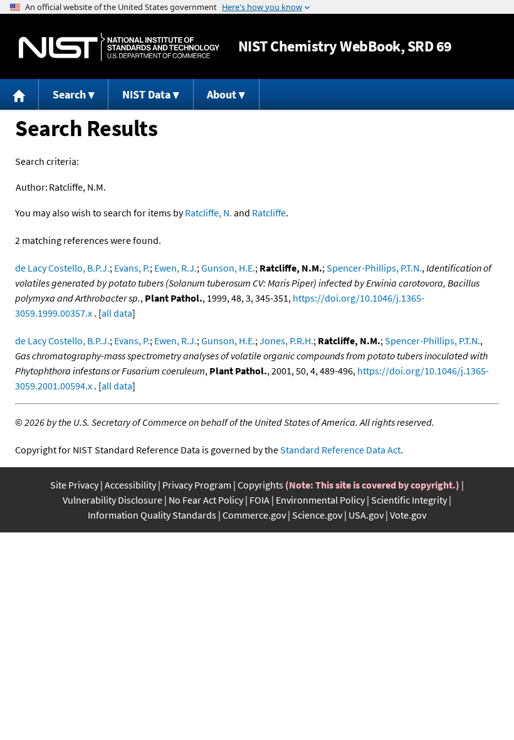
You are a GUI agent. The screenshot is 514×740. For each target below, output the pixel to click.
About (221, 94)
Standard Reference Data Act (340, 449)
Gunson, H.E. (228, 268)
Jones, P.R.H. (286, 340)
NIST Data (146, 94)
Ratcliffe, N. (208, 212)
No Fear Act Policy (206, 500)
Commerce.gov (254, 515)
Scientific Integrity (409, 500)
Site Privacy (74, 484)
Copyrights (260, 484)
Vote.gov (408, 515)
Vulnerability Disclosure (112, 500)
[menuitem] (19, 94)
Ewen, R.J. (175, 268)
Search (69, 94)
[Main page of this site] (19, 94)
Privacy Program (196, 484)
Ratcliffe (269, 212)
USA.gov (366, 515)
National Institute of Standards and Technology (119, 47)
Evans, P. (132, 268)
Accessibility (130, 484)
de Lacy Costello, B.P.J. (62, 268)
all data (117, 313)
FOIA (259, 500)
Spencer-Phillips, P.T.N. (374, 268)
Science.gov (317, 515)
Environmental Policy (320, 500)
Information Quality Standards (152, 515)
